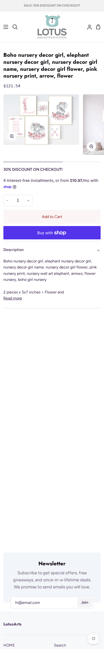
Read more (12, 298)
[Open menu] (4, 27)
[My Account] (87, 26)
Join (84, 602)
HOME (9, 645)
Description (13, 249)
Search (60, 645)
